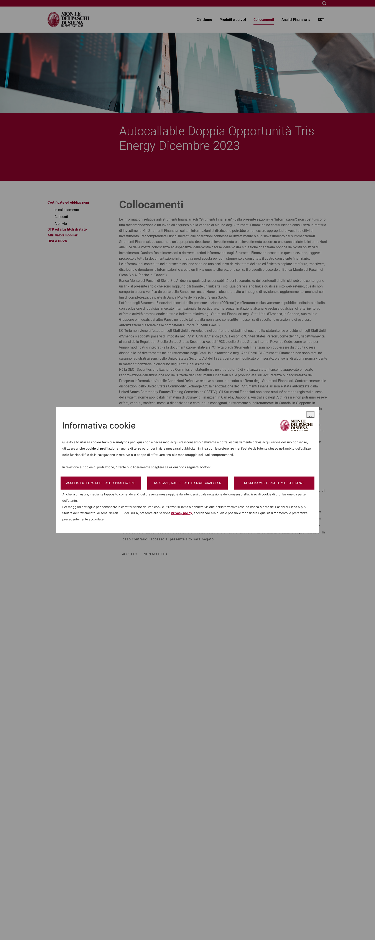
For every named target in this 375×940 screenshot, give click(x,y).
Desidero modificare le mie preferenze (274, 483)
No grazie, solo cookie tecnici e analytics (187, 483)
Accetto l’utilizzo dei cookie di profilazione (100, 483)
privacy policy (181, 513)
